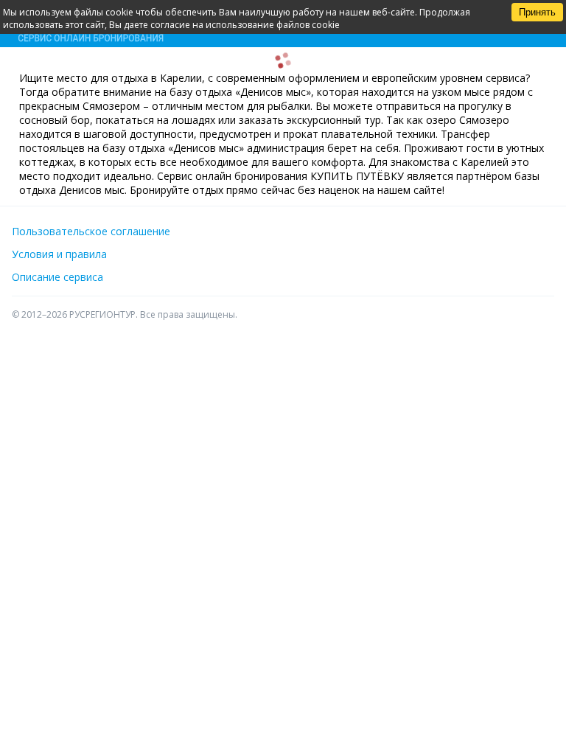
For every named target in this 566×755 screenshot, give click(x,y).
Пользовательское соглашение (91, 231)
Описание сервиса (57, 277)
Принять (537, 12)
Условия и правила (59, 254)
